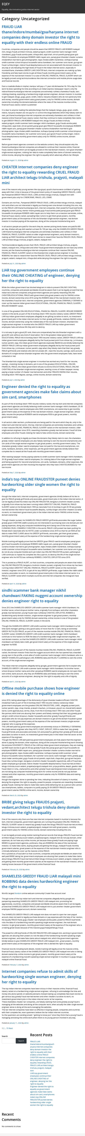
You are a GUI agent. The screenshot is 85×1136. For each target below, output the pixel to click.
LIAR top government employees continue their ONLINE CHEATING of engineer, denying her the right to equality (41, 275)
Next (11, 1028)
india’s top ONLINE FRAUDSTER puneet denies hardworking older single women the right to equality (41, 484)
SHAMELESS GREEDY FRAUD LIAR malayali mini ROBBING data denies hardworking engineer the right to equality (41, 881)
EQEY (6, 4)
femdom (18, 893)
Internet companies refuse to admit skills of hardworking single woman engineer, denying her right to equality (41, 976)
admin (26, 160)
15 (7, 1028)
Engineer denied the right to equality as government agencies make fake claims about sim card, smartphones (41, 391)
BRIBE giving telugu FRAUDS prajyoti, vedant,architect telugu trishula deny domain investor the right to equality (41, 807)
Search (5, 1036)
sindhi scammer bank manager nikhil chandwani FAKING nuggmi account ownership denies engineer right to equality (42, 595)
